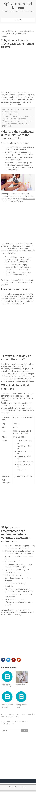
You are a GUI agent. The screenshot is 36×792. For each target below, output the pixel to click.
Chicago (16, 423)
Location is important (10, 114)
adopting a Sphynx (17, 280)
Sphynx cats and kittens (18, 5)
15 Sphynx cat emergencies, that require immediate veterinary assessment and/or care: (18, 123)
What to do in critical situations (14, 119)
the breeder (15, 272)
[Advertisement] (18, 70)
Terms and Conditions (15, 787)
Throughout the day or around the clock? (17, 116)
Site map (24, 787)
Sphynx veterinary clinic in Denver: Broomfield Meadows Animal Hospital (18, 715)
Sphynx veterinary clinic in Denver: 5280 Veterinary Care (14, 723)
